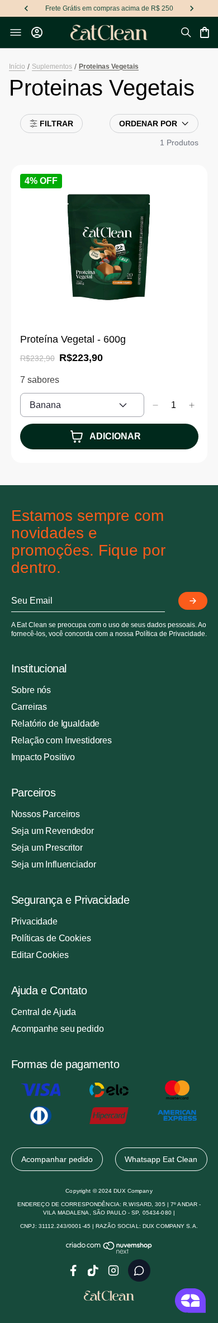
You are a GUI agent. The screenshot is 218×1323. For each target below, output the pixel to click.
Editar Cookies (40, 955)
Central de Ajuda (44, 1012)
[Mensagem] (139, 1270)
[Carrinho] (204, 32)
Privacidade (34, 921)
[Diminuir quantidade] (155, 405)
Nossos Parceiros (45, 814)
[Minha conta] (36, 32)
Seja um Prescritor (47, 847)
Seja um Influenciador (53, 864)
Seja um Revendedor (52, 831)
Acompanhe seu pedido (57, 1028)
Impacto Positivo (43, 757)
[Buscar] (186, 32)
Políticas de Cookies (51, 938)
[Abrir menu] (15, 32)
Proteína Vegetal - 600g (73, 339)
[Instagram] (113, 1270)
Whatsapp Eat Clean (161, 1159)
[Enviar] (192, 601)
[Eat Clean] (109, 32)
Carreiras (29, 707)
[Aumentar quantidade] (191, 405)
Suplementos (52, 66)
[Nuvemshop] (109, 1252)
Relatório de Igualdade (55, 723)
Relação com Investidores (61, 740)
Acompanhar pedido (57, 1159)
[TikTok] (93, 1270)
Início (17, 66)
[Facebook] (73, 1270)
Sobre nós (31, 690)
